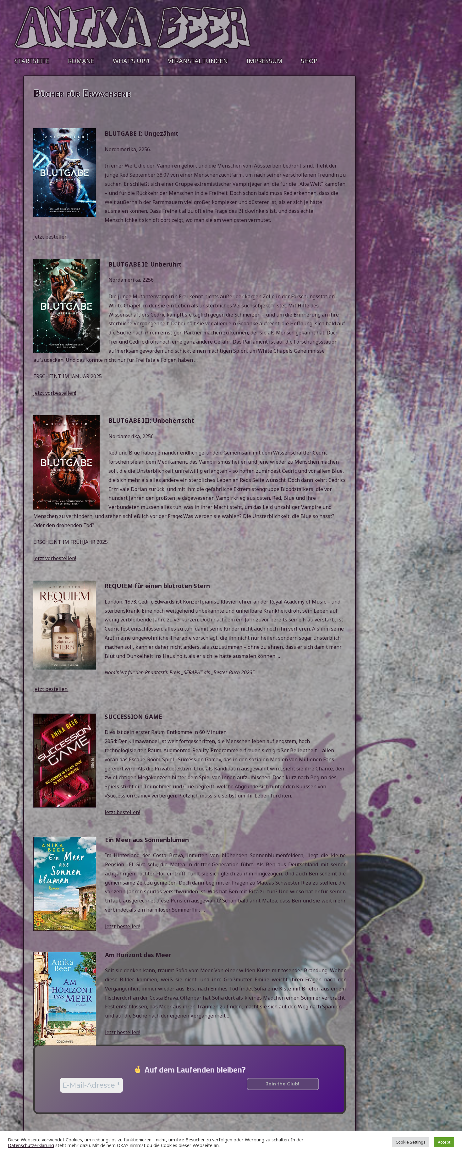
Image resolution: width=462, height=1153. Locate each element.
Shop (309, 61)
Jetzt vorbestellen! (54, 392)
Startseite (31, 61)
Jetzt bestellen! (51, 236)
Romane (81, 61)
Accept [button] (444, 1142)
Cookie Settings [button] (411, 1142)
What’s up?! (131, 61)
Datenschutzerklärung (31, 1145)
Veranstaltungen (198, 61)
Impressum (264, 61)
